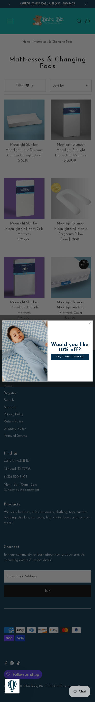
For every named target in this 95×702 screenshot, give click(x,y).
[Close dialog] (90, 323)
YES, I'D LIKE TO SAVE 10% (70, 357)
